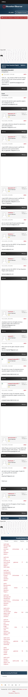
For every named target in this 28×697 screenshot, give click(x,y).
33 (1, 52)
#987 (25, 390)
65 (25, 54)
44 (1, 53)
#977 (25, 97)
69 (8, 56)
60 (13, 54)
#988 (25, 444)
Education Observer (8, 17)
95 (18, 58)
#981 (25, 219)
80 (8, 57)
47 (8, 53)
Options (23, 65)
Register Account (22, 12)
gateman (15, 562)
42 (23, 52)
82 (13, 57)
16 (15, 49)
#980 (25, 195)
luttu (15, 627)
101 (7, 59)
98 (25, 58)
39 (15, 52)
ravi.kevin (10, 311)
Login (12, 12)
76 (24, 56)
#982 (25, 241)
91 (8, 58)
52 (20, 53)
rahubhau (10, 212)
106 (21, 59)
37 (11, 52)
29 (18, 51)
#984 (25, 318)
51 (18, 53)
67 (3, 56)
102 (9, 59)
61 (15, 54)
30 (20, 51)
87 (25, 57)
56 (4, 54)
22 (1, 51)
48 (11, 53)
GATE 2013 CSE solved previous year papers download (7, 641)
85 (20, 57)
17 (17, 49)
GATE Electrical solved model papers (6, 651)
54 (25, 53)
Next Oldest (6, 518)
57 (6, 54)
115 (20, 60)
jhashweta (10, 460)
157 (1, 62)
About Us (17, 693)
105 (18, 59)
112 (12, 60)
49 (13, 53)
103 (12, 59)
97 (23, 58)
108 (1, 60)
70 (11, 56)
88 (1, 58)
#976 (25, 74)
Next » (5, 62)
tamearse (10, 234)
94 (15, 58)
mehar (16, 587)
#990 (25, 500)
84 (18, 57)
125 (22, 612)
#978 (25, 120)
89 (4, 58)
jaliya (15, 612)
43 (25, 52)
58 (8, 54)
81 (10, 57)
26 (11, 51)
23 (4, 51)
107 (23, 59)
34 (4, 52)
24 (6, 51)
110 (7, 60)
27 (13, 51)
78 (3, 57)
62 (18, 54)
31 (23, 51)
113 (15, 60)
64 (23, 54)
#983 (25, 265)
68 (6, 56)
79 (6, 57)
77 (1, 57)
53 (23, 53)
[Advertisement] (14, 34)
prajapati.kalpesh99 (13, 359)
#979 (25, 143)
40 (18, 52)
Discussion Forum (18, 17)
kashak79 (10, 336)
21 (26, 49)
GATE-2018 (16, 661)
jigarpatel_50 (11, 113)
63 (20, 54)
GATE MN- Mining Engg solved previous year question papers (7, 549)
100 (4, 59)
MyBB (9, 689)
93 (13, 58)
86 (22, 57)
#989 (25, 468)
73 (17, 56)
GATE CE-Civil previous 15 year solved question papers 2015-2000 (7, 562)
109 (4, 60)
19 (21, 49)
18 (19, 49)
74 (20, 56)
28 (15, 51)
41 (20, 52)
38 (13, 52)
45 (4, 53)
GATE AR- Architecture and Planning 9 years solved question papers (7, 575)
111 (9, 60)
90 (6, 58)
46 (6, 53)
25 (8, 51)
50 (15, 53)
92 (11, 58)
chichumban (15, 549)
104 (15, 59)
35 (6, 52)
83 (15, 57)
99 (1, 59)
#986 (25, 366)
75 (22, 56)
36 (8, 52)
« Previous (9, 49)
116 (23, 60)
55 (1, 54)
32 (25, 51)
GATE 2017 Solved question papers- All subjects (7, 661)
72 (15, 56)
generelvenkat (12, 437)
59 (11, 54)
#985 (25, 343)
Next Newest (22, 518)
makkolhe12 (11, 493)
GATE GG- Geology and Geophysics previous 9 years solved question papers (7, 600)
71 (13, 56)
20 (24, 49)
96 (20, 58)
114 (17, 60)
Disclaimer (11, 693)
